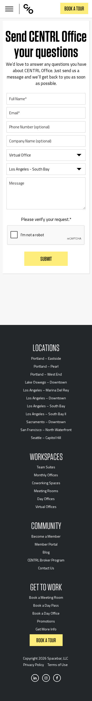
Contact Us (46, 568)
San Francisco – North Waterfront (46, 429)
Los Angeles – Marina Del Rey (46, 390)
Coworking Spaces (46, 482)
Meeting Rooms (46, 490)
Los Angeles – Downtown (46, 398)
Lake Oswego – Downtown (46, 382)
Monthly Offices (46, 475)
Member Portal (46, 544)
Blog (46, 552)
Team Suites (46, 467)
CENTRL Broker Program (46, 560)
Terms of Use (58, 664)
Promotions (46, 621)
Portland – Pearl (46, 366)
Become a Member (46, 536)
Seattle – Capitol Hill (46, 437)
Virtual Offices (46, 506)
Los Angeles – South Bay (46, 406)
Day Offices (46, 498)
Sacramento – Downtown (46, 421)
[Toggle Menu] (9, 9)
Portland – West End (46, 374)
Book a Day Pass (46, 605)
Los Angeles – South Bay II (46, 413)
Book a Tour (74, 8)
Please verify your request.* (46, 219)
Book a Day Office (46, 613)
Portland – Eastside (46, 358)
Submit (46, 258)
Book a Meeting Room (46, 597)
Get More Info (46, 629)
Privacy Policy (33, 664)
